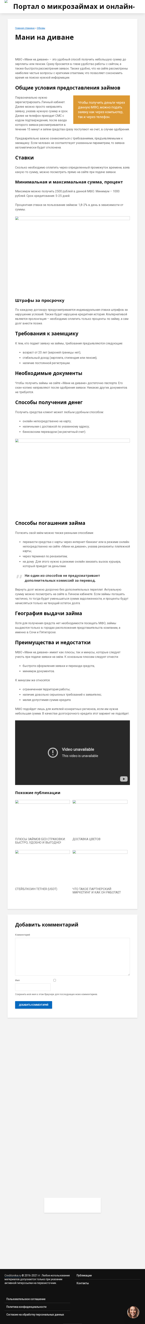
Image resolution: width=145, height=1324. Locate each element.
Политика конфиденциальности (26, 1306)
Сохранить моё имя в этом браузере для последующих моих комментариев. (56, 994)
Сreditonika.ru (13, 1275)
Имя (17, 980)
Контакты (83, 1283)
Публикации (84, 1275)
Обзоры (41, 28)
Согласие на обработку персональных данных (35, 1314)
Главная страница (25, 28)
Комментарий (22, 935)
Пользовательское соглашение (26, 1299)
